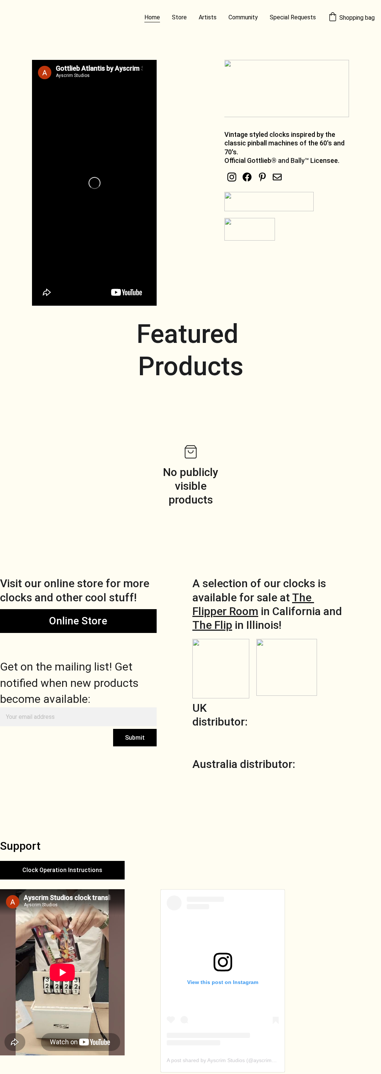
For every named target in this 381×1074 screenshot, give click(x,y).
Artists (208, 17)
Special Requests (293, 17)
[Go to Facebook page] (247, 177)
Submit (135, 737)
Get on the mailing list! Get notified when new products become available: (69, 682)
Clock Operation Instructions (62, 870)
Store (179, 17)
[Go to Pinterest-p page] (262, 177)
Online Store (78, 621)
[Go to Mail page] (277, 177)
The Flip (212, 624)
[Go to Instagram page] (231, 177)
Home (152, 17)
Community (243, 17)
